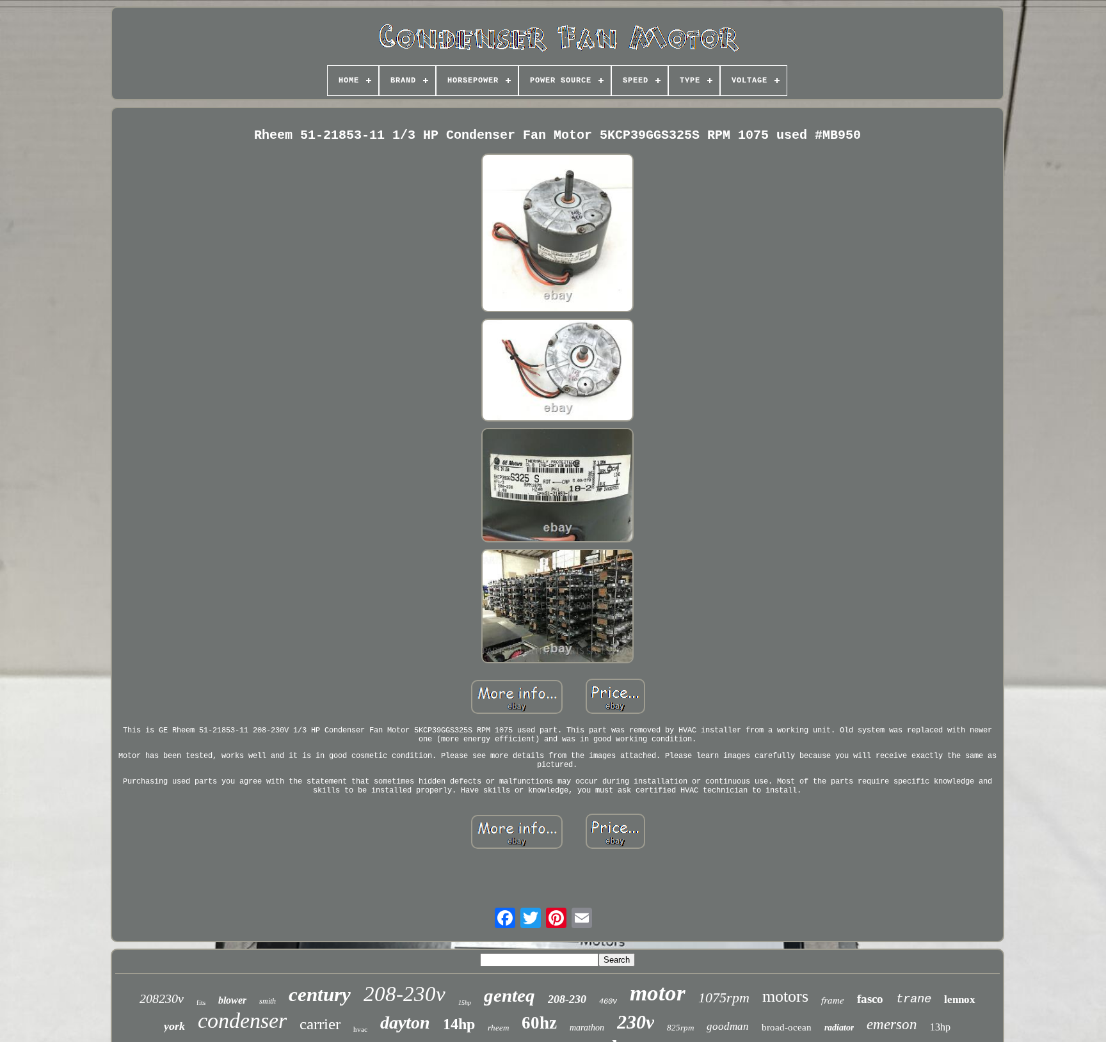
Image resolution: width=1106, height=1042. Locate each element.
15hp (464, 1002)
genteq (509, 995)
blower (232, 1000)
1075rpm (723, 998)
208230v (162, 998)
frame (832, 999)
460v (608, 1001)
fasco (870, 999)
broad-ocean (787, 1027)
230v (635, 1021)
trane (913, 999)
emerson (892, 1024)
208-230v (404, 994)
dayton (405, 1022)
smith (267, 1001)
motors (785, 996)
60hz (539, 1022)
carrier (320, 1023)
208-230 (567, 999)
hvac (360, 1029)
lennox (959, 999)
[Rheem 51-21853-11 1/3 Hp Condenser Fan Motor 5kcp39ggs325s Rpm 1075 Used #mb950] (557, 234)
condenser (242, 1020)
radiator (839, 1027)
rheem (498, 1027)
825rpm (680, 1027)
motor (657, 993)
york (174, 1026)
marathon (587, 1027)
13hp (940, 1027)
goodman (728, 1026)
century (320, 994)
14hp (459, 1024)
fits (200, 1002)
